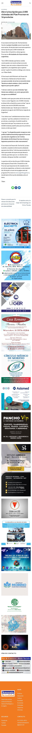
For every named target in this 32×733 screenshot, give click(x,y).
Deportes (20, 707)
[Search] (30, 3)
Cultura (19, 698)
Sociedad (4, 9)
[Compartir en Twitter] (19, 187)
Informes (20, 710)
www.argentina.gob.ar (22, 173)
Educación (20, 696)
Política (19, 693)
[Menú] (2, 3)
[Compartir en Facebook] (16, 187)
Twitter (3, 723)
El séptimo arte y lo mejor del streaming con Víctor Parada (23, 203)
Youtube (3, 725)
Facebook (4, 720)
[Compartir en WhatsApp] (12, 187)
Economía (20, 703)
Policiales (20, 705)
